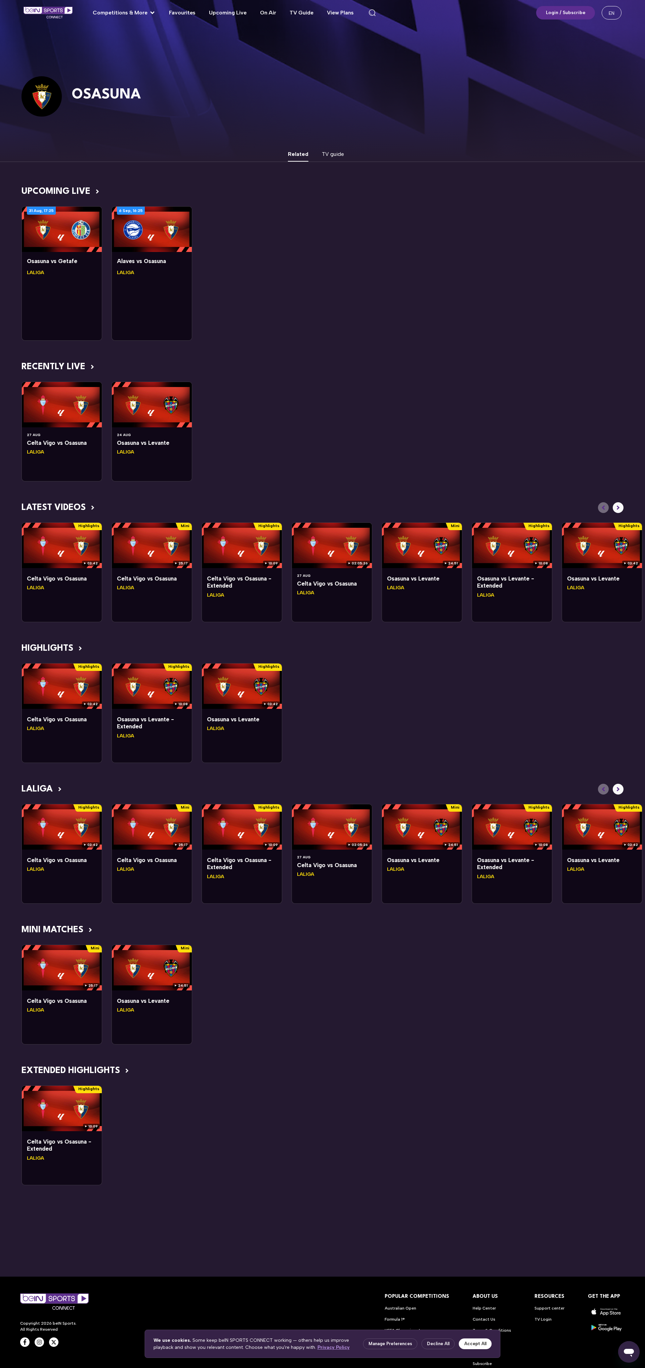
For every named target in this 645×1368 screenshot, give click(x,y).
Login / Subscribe (566, 12)
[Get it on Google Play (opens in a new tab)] (606, 1327)
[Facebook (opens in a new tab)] (25, 1342)
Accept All (475, 1343)
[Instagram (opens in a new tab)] (39, 1342)
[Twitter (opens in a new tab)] (53, 1342)
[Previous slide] (603, 507)
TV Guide (301, 12)
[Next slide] (618, 507)
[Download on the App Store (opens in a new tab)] (606, 1311)
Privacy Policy (333, 1347)
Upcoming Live (228, 12)
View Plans (340, 12)
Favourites (182, 12)
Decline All (438, 1343)
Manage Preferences (390, 1343)
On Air (268, 12)
